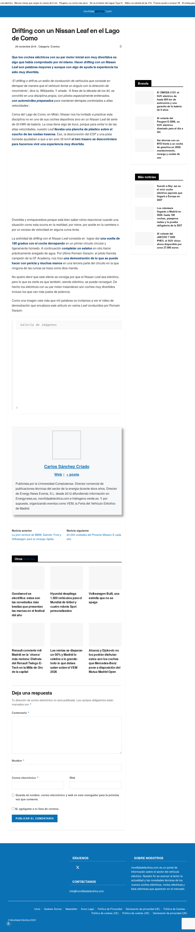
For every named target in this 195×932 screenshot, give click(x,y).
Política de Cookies (174, 909)
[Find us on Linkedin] (104, 867)
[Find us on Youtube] (97, 867)
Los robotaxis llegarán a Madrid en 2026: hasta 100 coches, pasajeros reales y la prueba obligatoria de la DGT (169, 216)
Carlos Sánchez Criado (66, 466)
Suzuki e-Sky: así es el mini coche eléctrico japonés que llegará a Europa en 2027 (169, 193)
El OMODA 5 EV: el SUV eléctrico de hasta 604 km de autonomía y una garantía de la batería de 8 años (169, 101)
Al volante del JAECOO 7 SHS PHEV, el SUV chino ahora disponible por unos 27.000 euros (169, 240)
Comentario (21, 713)
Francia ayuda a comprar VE (166, 2)
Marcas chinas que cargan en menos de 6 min (35, 2)
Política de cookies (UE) (105, 913)
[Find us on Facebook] (71, 867)
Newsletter (71, 909)
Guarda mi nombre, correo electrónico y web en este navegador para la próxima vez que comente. (67, 797)
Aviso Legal (87, 909)
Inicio (37, 909)
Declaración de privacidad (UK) (170, 913)
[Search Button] (185, 11)
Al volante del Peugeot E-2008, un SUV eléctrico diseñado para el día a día (170, 125)
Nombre (18, 760)
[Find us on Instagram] (84, 867)
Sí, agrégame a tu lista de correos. (36, 809)
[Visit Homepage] (97, 11)
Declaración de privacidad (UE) (143, 909)
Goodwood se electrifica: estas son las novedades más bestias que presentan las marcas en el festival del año (28, 604)
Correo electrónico (25, 778)
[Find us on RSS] (91, 867)
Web (72, 778)
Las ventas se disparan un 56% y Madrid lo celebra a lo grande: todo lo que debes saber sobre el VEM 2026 (66, 661)
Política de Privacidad (110, 909)
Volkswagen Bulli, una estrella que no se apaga (104, 597)
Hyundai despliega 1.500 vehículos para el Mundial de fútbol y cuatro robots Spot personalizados (66, 602)
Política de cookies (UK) (135, 913)
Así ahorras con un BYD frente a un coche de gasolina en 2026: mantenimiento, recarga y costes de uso (170, 148)
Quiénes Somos (53, 909)
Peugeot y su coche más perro (73, 2)
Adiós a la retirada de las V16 (138, 2)
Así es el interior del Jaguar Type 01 (106, 2)
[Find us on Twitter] (77, 867)
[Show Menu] (9, 11)
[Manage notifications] (8, 924)
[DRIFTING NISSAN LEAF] (69, 369)
